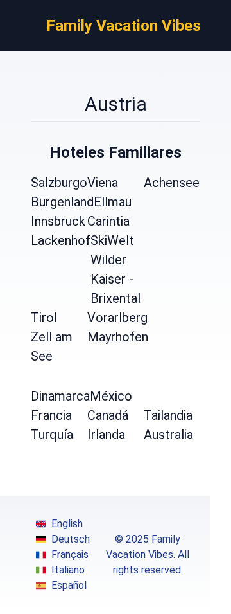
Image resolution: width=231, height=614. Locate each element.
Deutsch (70, 539)
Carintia (108, 221)
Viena (102, 182)
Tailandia (168, 415)
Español (69, 585)
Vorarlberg (117, 317)
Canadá (107, 415)
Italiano (68, 570)
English (67, 524)
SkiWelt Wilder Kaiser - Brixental (115, 269)
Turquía (52, 434)
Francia (51, 415)
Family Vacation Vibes (123, 26)
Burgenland (62, 202)
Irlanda (106, 434)
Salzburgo (59, 182)
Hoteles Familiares (115, 152)
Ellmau (113, 202)
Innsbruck (58, 221)
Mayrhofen (117, 337)
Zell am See (52, 346)
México (111, 396)
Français (70, 554)
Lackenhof (60, 240)
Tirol (44, 317)
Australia (168, 434)
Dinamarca (60, 396)
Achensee (172, 182)
